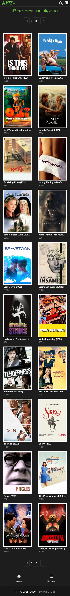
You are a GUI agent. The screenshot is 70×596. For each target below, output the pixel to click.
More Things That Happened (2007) (52, 235)
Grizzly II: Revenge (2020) (52, 548)
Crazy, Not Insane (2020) (51, 287)
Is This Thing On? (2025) (16, 78)
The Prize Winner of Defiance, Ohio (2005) (52, 496)
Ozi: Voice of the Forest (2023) (17, 130)
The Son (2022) (11, 444)
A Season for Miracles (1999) (17, 548)
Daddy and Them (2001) (51, 78)
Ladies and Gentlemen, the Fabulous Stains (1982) (17, 339)
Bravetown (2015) (13, 287)
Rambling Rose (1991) (15, 182)
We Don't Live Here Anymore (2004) (52, 391)
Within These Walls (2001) (17, 235)
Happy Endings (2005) (50, 182)
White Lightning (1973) (50, 339)
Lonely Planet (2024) (49, 130)
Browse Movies (47, 592)
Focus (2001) (10, 496)
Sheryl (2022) (45, 444)
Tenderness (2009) (13, 391)
